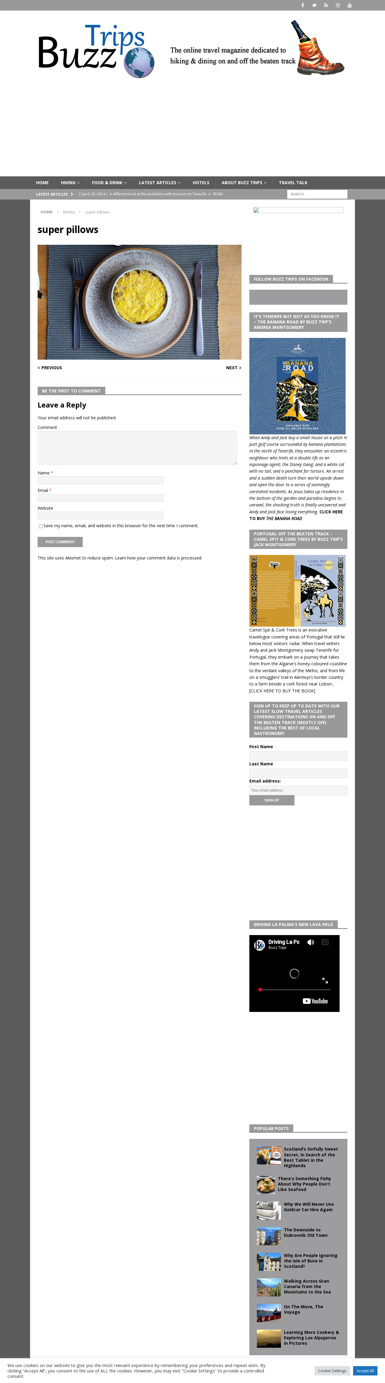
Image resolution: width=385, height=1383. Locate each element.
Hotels (201, 182)
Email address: (265, 781)
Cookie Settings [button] (332, 1370)
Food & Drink (107, 182)
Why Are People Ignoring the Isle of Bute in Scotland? (310, 1260)
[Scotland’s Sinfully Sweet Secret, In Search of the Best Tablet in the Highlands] (269, 1155)
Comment (47, 427)
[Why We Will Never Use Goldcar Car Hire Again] (269, 1211)
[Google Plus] (326, 5)
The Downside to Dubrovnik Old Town (306, 1232)
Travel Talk (293, 182)
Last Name (261, 764)
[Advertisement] (192, 131)
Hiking (68, 182)
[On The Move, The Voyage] (269, 1313)
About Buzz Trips (242, 182)
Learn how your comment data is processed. (158, 558)
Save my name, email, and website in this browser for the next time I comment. (121, 525)
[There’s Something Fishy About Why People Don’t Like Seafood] (266, 1185)
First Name (261, 746)
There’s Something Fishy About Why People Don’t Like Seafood (304, 1184)
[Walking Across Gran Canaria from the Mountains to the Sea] (269, 1287)
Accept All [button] (365, 1370)
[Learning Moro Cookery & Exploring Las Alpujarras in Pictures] (269, 1339)
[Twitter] (314, 5)
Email (43, 490)
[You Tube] (349, 5)
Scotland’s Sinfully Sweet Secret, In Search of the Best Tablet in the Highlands (311, 1157)
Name (44, 473)
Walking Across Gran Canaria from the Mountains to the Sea (307, 1286)
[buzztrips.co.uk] (192, 82)
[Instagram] (338, 5)
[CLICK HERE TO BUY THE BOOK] (282, 691)
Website (45, 508)
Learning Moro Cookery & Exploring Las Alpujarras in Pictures (311, 1337)
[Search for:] (317, 194)
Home (42, 182)
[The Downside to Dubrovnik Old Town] (269, 1236)
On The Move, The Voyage (303, 1309)
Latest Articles (157, 182)
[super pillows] (140, 356)
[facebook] (302, 5)
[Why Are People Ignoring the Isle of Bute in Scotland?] (269, 1262)
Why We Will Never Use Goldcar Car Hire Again (309, 1206)
